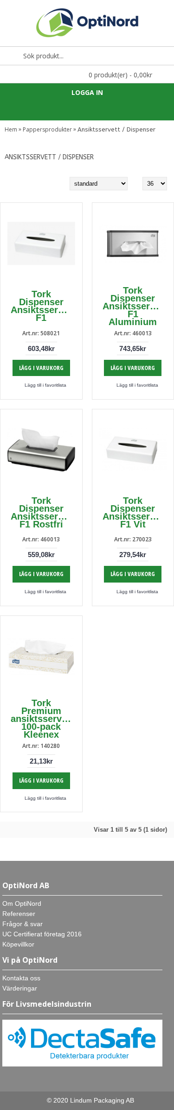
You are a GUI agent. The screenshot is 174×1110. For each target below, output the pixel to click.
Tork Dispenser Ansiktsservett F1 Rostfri (43, 512)
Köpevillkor (18, 944)
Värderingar (19, 988)
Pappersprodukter (47, 129)
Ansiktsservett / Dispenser (116, 129)
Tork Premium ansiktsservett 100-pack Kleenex (42, 719)
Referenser (18, 913)
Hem (11, 129)
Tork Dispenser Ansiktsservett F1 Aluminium (135, 306)
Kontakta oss (21, 978)
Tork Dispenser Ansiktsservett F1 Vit (135, 512)
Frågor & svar (22, 924)
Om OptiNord (21, 903)
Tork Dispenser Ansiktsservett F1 (43, 306)
